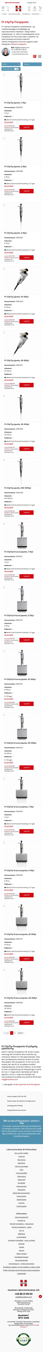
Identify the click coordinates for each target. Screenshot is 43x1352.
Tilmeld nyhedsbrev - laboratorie (22, 1224)
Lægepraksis (31, 3)
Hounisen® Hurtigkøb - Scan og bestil (21, 1240)
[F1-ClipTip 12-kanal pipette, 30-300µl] (21, 982)
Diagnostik (21, 1180)
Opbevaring (21, 1176)
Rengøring (21, 1190)
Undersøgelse (21, 1200)
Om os (21, 1231)
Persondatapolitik (21, 1260)
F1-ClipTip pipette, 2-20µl (15, 167)
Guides (21, 1247)
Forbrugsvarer (21, 1186)
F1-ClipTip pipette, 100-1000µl (17, 488)
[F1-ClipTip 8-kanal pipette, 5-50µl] (21, 599)
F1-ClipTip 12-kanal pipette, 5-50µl (19, 871)
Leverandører (21, 1237)
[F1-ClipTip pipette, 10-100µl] (21, 280)
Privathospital (21, 1206)
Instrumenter (21, 1196)
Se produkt (8, 122)
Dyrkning (21, 1156)
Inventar (21, 1203)
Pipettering (21, 1160)
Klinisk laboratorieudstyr (21, 1193)
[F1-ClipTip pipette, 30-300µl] (21, 408)
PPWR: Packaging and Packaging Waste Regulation (21, 1270)
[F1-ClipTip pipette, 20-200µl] (21, 344)
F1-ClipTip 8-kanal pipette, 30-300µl (20, 743)
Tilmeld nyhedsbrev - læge (21, 1227)
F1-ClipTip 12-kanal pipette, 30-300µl (20, 998)
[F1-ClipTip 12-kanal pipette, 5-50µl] (21, 854)
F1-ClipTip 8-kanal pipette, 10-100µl (20, 679)
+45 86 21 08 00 (24, 1294)
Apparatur (21, 1163)
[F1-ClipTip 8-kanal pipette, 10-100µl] (21, 663)
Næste (21, 1033)
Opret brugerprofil (21, 1217)
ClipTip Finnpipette (19, 44)
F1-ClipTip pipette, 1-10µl (15, 103)
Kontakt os (21, 1220)
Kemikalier (21, 1183)
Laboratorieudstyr (12, 3)
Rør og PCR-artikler (21, 1153)
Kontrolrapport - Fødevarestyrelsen (21, 1264)
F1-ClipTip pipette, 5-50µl (15, 233)
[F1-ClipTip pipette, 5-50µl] (21, 217)
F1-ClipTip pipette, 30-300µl (16, 424)
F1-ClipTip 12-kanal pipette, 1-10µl (19, 807)
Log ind (6, 126)
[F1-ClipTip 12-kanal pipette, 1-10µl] (21, 790)
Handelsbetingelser (21, 1257)
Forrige (6, 1033)
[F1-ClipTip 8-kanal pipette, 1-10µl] (21, 535)
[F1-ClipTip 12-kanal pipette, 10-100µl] (21, 918)
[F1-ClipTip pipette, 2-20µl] (21, 150)
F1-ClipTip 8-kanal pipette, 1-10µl (18, 552)
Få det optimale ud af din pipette (26, 1084)
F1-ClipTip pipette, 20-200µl (16, 361)
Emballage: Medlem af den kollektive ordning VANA (21, 1267)
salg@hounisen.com (22, 47)
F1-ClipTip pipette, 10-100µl (16, 297)
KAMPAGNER (21, 1274)
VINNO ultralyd (21, 1254)
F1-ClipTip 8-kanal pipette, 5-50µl (19, 616)
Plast (21, 1170)
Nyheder (21, 1244)
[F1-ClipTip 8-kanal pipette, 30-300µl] (21, 727)
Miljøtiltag (21, 1234)
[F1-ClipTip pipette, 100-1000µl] (21, 472)
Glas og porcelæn (21, 1166)
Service (21, 1250)
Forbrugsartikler (21, 1173)
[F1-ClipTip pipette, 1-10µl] (21, 86)
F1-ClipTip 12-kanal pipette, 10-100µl (20, 934)
